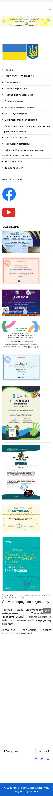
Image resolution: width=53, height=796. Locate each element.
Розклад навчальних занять (19, 107)
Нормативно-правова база (18, 94)
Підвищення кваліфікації (17, 143)
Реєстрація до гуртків (16, 113)
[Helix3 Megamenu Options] (50, 8)
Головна (8, 69)
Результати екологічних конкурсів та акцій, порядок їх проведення (26, 128)
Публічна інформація (15, 88)
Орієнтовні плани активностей (20, 119)
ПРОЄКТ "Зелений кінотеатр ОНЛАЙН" (28, 595)
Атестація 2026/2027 (15, 137)
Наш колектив (12, 82)
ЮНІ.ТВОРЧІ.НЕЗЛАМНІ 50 (19, 76)
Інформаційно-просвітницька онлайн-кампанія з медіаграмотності (23, 152)
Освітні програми (13, 100)
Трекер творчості (13, 167)
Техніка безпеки (13, 161)
